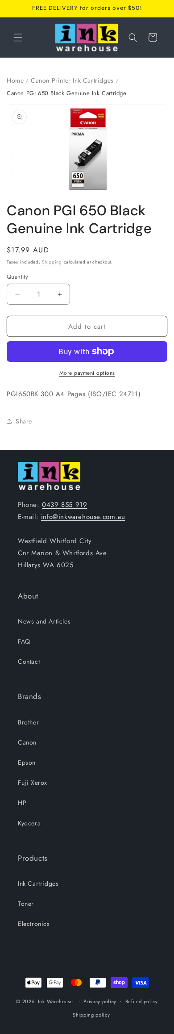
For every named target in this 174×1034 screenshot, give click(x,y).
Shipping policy (91, 1014)
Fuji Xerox (32, 782)
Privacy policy (99, 1001)
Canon (27, 742)
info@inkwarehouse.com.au (83, 517)
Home (15, 80)
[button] (18, 37)
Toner (26, 903)
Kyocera (29, 823)
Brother (28, 722)
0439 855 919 (64, 505)
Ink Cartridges (38, 883)
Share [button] (24, 421)
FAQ (24, 641)
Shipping (52, 262)
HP (22, 802)
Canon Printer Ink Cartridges (72, 80)
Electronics (34, 923)
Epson (27, 762)
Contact (29, 661)
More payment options (87, 373)
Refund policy (141, 1001)
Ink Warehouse (55, 1001)
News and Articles (44, 621)
